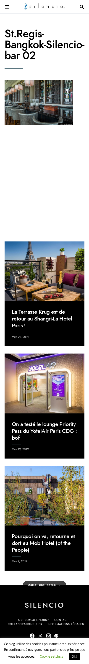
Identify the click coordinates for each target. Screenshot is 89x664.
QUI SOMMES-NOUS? (33, 620)
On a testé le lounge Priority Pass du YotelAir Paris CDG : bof (44, 430)
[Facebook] (32, 635)
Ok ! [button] (74, 656)
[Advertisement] (44, 183)
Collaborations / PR (25, 624)
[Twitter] (40, 635)
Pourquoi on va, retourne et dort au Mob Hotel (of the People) (43, 543)
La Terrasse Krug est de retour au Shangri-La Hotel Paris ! (42, 318)
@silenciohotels (42, 585)
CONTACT (61, 620)
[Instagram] (48, 635)
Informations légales (66, 624)
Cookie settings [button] (51, 656)
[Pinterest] (56, 635)
